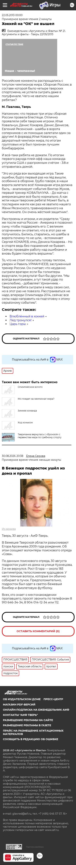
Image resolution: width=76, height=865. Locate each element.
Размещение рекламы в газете (27, 725)
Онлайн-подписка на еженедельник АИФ (36, 709)
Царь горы (18, 324)
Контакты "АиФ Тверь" (20, 715)
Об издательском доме (22, 699)
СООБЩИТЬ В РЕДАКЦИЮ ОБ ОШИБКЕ (30, 739)
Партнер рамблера (35, 847)
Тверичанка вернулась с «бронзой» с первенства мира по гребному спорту (39, 436)
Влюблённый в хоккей (27, 316)
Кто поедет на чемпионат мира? (36, 398)
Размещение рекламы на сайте (28, 720)
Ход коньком (25, 422)
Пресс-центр (53, 699)
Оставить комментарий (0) (38, 631)
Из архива (9, 529)
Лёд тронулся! (21, 320)
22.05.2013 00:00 (12, 15)
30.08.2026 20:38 (12, 456)
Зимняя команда (27, 410)
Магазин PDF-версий (19, 704)
